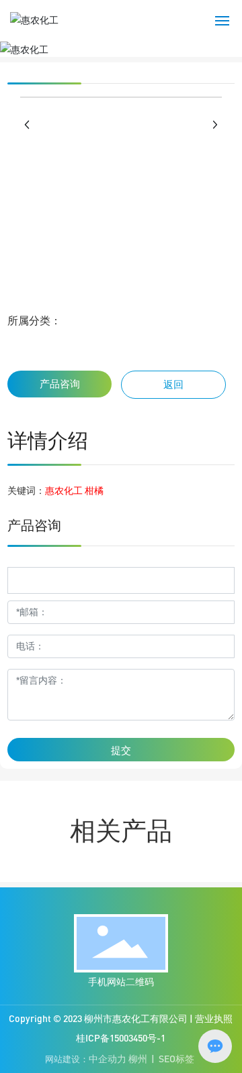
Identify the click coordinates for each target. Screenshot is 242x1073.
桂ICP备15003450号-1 (120, 1038)
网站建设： (67, 1059)
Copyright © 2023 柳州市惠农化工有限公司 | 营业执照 (121, 1018)
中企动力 (107, 1058)
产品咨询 (60, 383)
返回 (173, 384)
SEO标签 (176, 1058)
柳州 (137, 1058)
